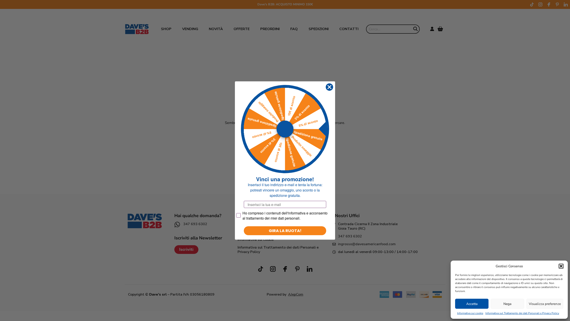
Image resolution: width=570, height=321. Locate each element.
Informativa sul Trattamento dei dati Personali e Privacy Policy (522, 313)
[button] (561, 266)
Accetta (472, 304)
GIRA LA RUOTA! (285, 230)
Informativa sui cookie (470, 313)
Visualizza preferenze (545, 304)
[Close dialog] (329, 87)
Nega (507, 304)
